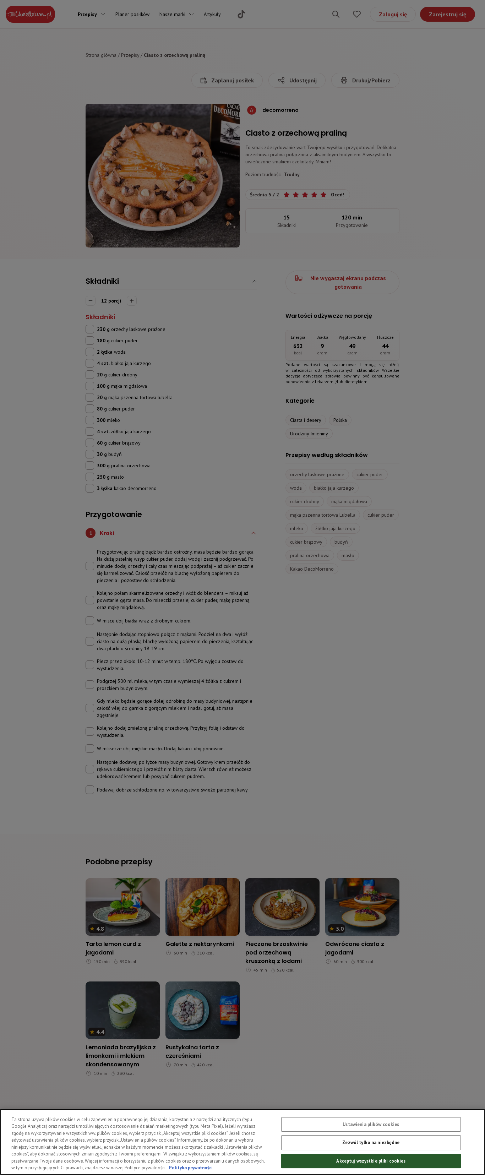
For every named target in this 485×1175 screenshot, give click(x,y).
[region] (242, 1142)
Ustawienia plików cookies (371, 1124)
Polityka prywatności (191, 1168)
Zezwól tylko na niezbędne (370, 1143)
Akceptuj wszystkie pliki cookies (370, 1161)
